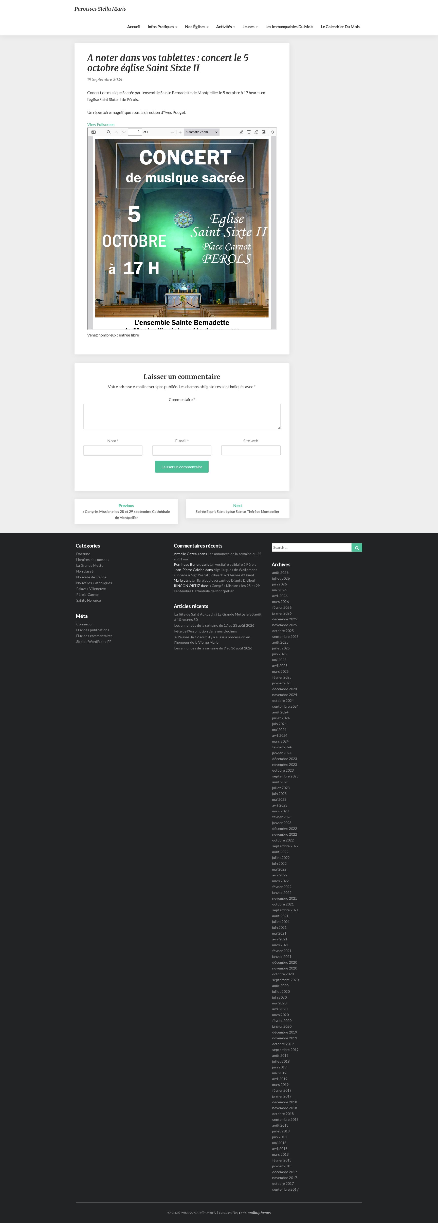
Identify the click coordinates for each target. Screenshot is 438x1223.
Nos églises (195, 26)
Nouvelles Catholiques (94, 583)
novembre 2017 (284, 1177)
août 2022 (280, 852)
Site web (250, 440)
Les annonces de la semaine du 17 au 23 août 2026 (214, 625)
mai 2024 (279, 729)
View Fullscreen (101, 124)
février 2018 (281, 1160)
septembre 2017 (285, 1189)
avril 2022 (279, 875)
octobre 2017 (283, 1183)
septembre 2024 (285, 706)
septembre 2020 (285, 980)
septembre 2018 (285, 1119)
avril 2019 (279, 1079)
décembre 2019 (284, 1032)
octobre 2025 (283, 630)
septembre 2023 (285, 776)
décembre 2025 (284, 619)
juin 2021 (279, 927)
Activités (224, 26)
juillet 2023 (281, 788)
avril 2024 (279, 735)
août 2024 (280, 712)
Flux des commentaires (94, 636)
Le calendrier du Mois (340, 26)
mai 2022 (279, 869)
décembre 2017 (284, 1172)
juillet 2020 (281, 991)
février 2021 (281, 950)
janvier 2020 (281, 1026)
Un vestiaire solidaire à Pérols (233, 564)
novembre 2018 (284, 1108)
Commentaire (182, 399)
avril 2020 (279, 1009)
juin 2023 (279, 793)
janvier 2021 (281, 956)
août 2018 (280, 1125)
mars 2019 (280, 1084)
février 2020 (281, 1020)
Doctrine (83, 554)
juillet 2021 (281, 921)
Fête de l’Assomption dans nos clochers (205, 631)
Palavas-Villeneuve (91, 588)
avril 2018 (279, 1148)
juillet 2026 (281, 578)
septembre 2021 (285, 910)
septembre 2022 (285, 846)
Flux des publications (92, 630)
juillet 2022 (281, 857)
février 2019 (281, 1090)
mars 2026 (280, 601)
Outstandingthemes (255, 1213)
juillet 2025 (281, 648)
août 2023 (280, 782)
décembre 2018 (284, 1102)
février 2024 (281, 747)
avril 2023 (279, 805)
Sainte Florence (88, 600)
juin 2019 (279, 1067)
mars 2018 (280, 1154)
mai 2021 (279, 933)
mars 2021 (280, 945)
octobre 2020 (283, 974)
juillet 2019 (281, 1061)
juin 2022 (279, 863)
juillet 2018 (281, 1131)
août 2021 (280, 916)
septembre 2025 (285, 636)
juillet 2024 (281, 718)
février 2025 (281, 677)
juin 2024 (279, 724)
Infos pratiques (161, 26)
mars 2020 (280, 1015)
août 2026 (280, 572)
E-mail (182, 440)
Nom (113, 440)
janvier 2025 (281, 683)
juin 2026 (279, 584)
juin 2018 (279, 1137)
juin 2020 (279, 997)
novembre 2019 (284, 1038)
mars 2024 (280, 741)
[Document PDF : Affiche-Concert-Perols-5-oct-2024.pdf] (182, 229)
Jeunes (249, 26)
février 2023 (281, 817)
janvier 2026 (281, 613)
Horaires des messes (92, 559)
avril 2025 (279, 665)
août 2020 (280, 985)
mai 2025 (279, 660)
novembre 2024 (284, 694)
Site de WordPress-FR (94, 641)
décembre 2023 (284, 758)
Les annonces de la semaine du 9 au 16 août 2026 (213, 648)
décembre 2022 (284, 828)
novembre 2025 (284, 625)
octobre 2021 (283, 904)
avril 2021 (279, 939)
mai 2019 (279, 1073)
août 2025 (280, 642)
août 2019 (280, 1055)
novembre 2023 (284, 764)
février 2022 (281, 886)
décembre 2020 (284, 962)
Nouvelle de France (91, 577)
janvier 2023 (281, 822)
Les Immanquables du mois (289, 26)
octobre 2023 (283, 770)
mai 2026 (279, 590)
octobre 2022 (283, 840)
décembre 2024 (284, 689)
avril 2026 (279, 596)
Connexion (85, 624)
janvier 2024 (281, 753)
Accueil (133, 26)
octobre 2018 (283, 1113)
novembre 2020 (284, 968)
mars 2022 (280, 881)
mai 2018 (279, 1143)
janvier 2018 (281, 1166)
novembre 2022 (284, 834)
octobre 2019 (283, 1044)
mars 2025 (280, 671)
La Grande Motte (89, 565)
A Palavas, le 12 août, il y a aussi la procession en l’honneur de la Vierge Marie (212, 639)
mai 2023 (279, 799)
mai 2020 (279, 1003)
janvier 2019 (281, 1096)
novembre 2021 (284, 898)
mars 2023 (280, 811)
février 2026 (281, 607)
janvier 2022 (281, 892)
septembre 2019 (285, 1049)
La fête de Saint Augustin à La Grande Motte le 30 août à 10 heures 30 (218, 617)
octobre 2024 (283, 700)
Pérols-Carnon (87, 594)
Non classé (85, 571)
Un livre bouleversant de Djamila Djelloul (223, 580)
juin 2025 (279, 654)
